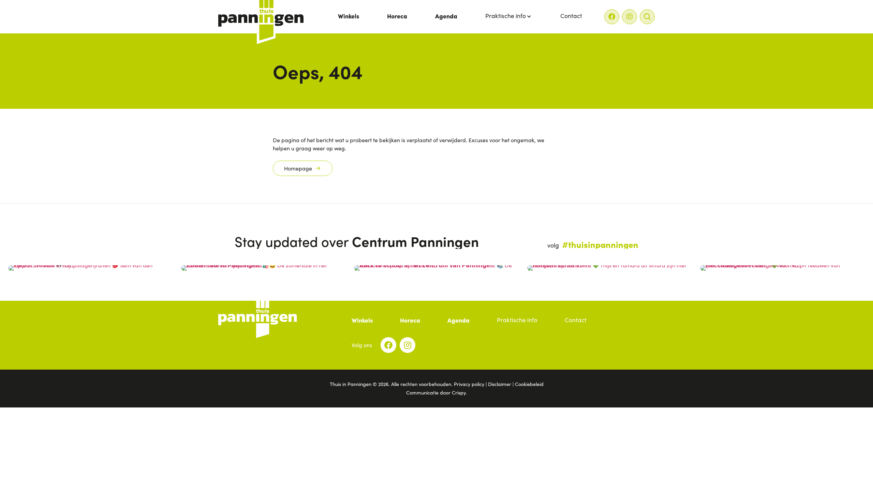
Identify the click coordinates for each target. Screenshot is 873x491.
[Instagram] (629, 16)
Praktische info (505, 16)
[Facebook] (611, 16)
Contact (571, 16)
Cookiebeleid (529, 384)
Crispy (458, 392)
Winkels (348, 16)
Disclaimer (499, 384)
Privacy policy (469, 384)
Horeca (397, 16)
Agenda (446, 16)
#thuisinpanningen (600, 244)
